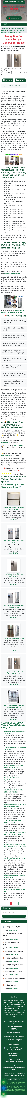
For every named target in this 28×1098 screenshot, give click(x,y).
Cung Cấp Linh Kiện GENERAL (14, 1036)
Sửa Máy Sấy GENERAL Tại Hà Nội (15, 859)
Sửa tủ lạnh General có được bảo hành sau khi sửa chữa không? (12, 374)
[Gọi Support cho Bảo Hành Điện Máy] (3, 1094)
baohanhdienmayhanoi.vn (12, 273)
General (5, 28)
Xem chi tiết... (13, 520)
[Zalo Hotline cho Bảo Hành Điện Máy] (3, 1088)
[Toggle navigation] (5, 24)
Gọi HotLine (9, 80)
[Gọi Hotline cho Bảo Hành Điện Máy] (3, 1082)
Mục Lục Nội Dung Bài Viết (11, 86)
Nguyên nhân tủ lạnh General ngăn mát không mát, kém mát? (13, 336)
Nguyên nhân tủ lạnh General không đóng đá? (13, 329)
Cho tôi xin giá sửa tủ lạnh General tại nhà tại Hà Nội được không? (13, 344)
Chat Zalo (21, 80)
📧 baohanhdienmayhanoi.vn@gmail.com (14, 1067)
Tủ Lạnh (10, 30)
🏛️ (2, 28)
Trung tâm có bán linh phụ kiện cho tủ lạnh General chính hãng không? (13, 352)
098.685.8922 (13, 954)
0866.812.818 (13, 948)
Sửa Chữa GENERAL (14, 1032)
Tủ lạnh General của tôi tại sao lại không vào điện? (12, 321)
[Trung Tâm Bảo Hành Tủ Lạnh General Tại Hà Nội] (14, 60)
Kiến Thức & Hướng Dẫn (14, 1040)
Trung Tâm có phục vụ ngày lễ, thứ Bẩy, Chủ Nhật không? (13, 367)
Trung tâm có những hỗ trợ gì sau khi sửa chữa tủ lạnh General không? (12, 383)
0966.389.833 (13, 939)
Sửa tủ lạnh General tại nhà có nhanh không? (11, 359)
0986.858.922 (13, 930)
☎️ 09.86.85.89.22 (14, 18)
